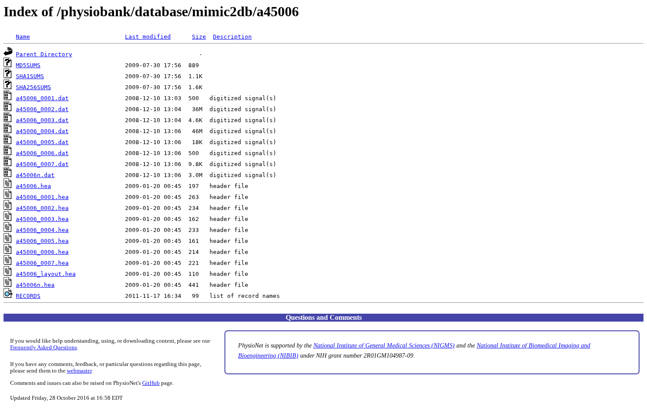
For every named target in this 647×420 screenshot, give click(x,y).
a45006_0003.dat (42, 120)
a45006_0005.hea (42, 241)
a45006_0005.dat (42, 142)
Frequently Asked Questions (43, 347)
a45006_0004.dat (42, 131)
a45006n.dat (35, 175)
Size (199, 36)
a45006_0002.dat (42, 109)
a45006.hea (33, 186)
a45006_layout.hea (46, 274)
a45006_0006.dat (42, 153)
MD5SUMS (28, 65)
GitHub (151, 383)
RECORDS (28, 296)
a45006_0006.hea (42, 252)
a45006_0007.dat (42, 164)
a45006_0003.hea (42, 219)
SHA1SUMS (30, 76)
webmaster (79, 371)
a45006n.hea (35, 285)
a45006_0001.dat (42, 98)
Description (232, 36)
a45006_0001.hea (42, 197)
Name (23, 36)
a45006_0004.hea (42, 230)
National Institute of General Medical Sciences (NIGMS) (384, 345)
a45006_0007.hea (42, 263)
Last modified (148, 36)
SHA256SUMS (33, 87)
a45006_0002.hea (42, 208)
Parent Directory (44, 54)
